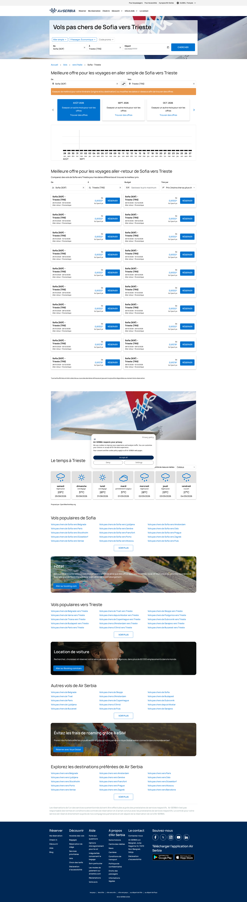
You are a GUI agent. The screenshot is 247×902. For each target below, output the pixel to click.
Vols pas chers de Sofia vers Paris (66, 528)
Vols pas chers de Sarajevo (160, 708)
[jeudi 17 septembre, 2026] (148, 150)
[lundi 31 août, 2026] (77, 150)
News (111, 848)
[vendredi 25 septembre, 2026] (181, 150)
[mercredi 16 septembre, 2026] (144, 150)
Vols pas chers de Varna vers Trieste (68, 615)
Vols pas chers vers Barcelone (162, 789)
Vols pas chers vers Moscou (161, 785)
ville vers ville (111, 892)
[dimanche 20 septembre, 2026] (160, 150)
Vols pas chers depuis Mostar (162, 704)
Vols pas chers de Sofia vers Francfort (117, 532)
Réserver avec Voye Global (68, 749)
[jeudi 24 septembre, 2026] (177, 150)
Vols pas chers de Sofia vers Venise (67, 540)
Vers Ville (101, 892)
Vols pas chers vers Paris (159, 773)
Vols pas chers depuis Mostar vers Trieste (119, 615)
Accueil (54, 64)
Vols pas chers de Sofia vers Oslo (163, 528)
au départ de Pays (151, 892)
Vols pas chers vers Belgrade (64, 773)
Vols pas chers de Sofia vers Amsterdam (167, 524)
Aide (51, 848)
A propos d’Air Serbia (166, 3)
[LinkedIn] (186, 837)
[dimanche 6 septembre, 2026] (102, 150)
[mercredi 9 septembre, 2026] (115, 150)
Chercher (183, 47)
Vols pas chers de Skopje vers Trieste (165, 611)
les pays (92, 892)
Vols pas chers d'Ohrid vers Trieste (115, 627)
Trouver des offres (78, 115)
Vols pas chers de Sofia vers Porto (115, 536)
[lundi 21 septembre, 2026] (165, 150)
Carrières (113, 852)
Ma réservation (94, 11)
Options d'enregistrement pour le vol (96, 846)
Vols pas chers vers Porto (63, 785)
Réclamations (95, 878)
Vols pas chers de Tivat (62, 696)
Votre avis (93, 882)
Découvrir (117, 11)
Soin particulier (95, 863)
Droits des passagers (113, 872)
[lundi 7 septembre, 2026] (106, 150)
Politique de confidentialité (115, 865)
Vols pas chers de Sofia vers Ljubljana (117, 524)
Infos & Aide (131, 11)
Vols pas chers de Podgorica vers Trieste (167, 615)
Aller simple (58, 39)
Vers (129, 79)
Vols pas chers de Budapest (161, 696)
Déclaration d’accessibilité (75, 868)
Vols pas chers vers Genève (112, 777)
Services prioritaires (74, 852)
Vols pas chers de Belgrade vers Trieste (69, 611)
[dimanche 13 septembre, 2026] (131, 150)
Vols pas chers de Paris (62, 700)
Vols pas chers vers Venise (63, 789)
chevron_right (194, 110)
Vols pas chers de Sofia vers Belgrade (68, 524)
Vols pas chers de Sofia (159, 692)
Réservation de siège (75, 845)
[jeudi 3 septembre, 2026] (89, 150)
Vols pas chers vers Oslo (159, 777)
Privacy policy (148, 437)
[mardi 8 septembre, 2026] (110, 150)
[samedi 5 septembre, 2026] (98, 150)
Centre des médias (117, 844)
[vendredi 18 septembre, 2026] (152, 150)
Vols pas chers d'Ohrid (110, 704)
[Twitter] (163, 837)
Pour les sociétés (151, 3)
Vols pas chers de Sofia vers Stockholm (69, 532)
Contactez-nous (135, 835)
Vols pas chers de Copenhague (114, 700)
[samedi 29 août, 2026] (68, 150)
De (54, 46)
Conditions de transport (115, 858)
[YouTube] (178, 837)
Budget (128, 182)
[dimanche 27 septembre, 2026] (190, 150)
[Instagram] (171, 837)
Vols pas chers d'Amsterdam (112, 696)
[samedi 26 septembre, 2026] (186, 150)
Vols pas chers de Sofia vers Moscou (116, 540)
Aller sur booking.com (66, 586)
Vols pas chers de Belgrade (63, 692)
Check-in (106, 11)
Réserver (82, 11)
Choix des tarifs (76, 862)
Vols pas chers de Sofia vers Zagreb (164, 536)
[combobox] (68, 48)
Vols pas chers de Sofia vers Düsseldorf (69, 536)
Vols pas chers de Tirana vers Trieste (68, 619)
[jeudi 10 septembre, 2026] (119, 150)
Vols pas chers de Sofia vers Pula (163, 540)
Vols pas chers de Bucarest (64, 708)
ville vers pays (123, 892)
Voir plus (123, 547)
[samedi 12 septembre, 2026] (127, 150)
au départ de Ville (136, 892)
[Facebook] (155, 837)
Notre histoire (115, 840)
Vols (65, 64)
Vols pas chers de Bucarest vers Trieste (166, 627)
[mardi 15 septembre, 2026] (140, 150)
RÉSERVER (113, 200)
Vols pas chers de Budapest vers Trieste (70, 623)
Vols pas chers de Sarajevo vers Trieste (166, 623)
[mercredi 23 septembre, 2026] (173, 150)
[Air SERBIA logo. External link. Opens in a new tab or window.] (94, 439)
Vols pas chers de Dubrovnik (161, 700)
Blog (51, 852)
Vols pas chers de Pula (109, 708)
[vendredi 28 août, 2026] (64, 150)
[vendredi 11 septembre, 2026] (123, 150)
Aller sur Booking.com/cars (68, 668)
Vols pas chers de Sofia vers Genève (116, 528)
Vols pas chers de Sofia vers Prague (164, 532)
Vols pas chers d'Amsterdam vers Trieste (118, 623)
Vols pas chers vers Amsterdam (114, 773)
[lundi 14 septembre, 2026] (135, 150)
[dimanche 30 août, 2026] (73, 150)
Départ (128, 46)
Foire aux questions (93, 837)
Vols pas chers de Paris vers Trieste (67, 627)
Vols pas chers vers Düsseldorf (162, 781)
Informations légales (114, 879)
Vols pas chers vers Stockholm (65, 781)
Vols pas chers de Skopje (111, 692)
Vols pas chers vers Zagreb (112, 789)
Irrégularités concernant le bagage (95, 856)
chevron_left (53, 110)
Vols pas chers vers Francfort (113, 781)
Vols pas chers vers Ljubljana (64, 777)
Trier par (164, 182)
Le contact (144, 11)
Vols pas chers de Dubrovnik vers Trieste (167, 619)
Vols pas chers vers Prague (112, 785)
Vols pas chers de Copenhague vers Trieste (119, 619)
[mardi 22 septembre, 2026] (169, 150)
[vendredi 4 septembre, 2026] (94, 150)
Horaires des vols (76, 835)
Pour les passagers (136, 3)
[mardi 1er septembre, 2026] (81, 150)
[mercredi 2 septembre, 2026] (85, 150)
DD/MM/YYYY (131, 48)
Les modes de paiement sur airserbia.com (95, 870)
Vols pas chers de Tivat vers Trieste (116, 611)
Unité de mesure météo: (164, 467)
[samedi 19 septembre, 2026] (156, 150)
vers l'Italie (77, 64)
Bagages (73, 840)
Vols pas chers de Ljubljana (64, 704)
